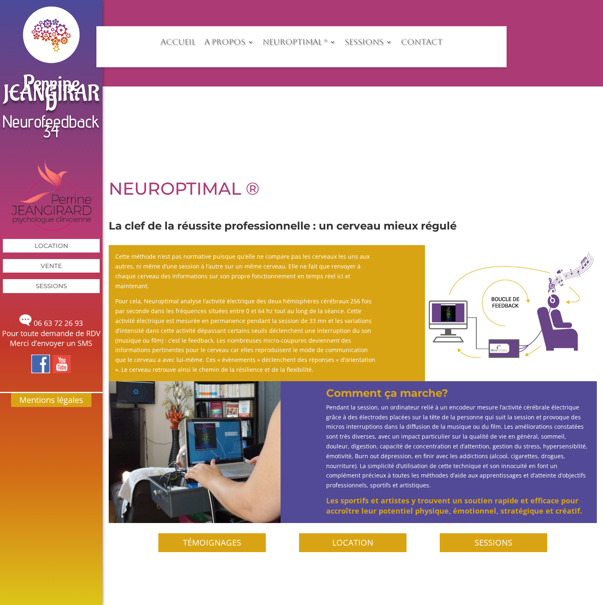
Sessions (51, 286)
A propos (224, 42)
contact (422, 42)
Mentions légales (51, 399)
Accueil (177, 42)
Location (51, 246)
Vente (51, 266)
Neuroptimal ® (295, 42)
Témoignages (212, 542)
